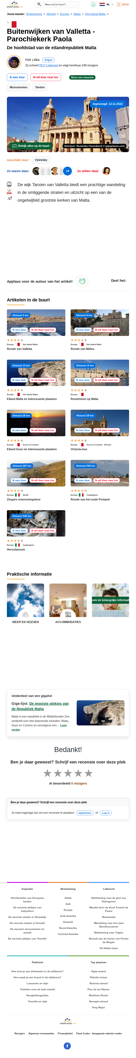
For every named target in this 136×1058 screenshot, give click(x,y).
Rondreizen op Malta (84, 398)
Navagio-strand (98, 1001)
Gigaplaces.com (15, 4)
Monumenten (18, 87)
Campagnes (92, 495)
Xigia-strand (98, 971)
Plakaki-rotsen (98, 977)
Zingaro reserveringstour (24, 499)
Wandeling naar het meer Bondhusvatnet (109, 925)
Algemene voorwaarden (41, 1033)
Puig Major (98, 1007)
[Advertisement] (73, 239)
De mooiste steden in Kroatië (27, 923)
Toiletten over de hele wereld (37, 989)
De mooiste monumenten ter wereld (27, 931)
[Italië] (19, 495)
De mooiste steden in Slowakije (27, 917)
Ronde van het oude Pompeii (90, 499)
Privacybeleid (65, 1033)
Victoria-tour (79, 449)
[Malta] (19, 344)
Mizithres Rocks (98, 995)
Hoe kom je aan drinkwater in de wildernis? (38, 971)
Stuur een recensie (82, 77)
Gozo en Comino (31, 445)
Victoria (107, 445)
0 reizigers (79, 783)
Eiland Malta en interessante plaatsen (32, 398)
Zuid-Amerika (68, 916)
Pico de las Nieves (98, 989)
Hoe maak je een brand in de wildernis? (37, 977)
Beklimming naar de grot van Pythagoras (108, 899)
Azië (68, 904)
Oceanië (68, 922)
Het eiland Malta (30, 344)
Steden (40, 87)
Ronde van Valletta (19, 348)
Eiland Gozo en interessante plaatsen (32, 449)
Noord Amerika (68, 928)
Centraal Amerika (68, 934)
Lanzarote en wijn (37, 983)
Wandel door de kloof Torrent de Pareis (108, 909)
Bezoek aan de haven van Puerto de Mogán (109, 940)
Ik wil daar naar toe (45, 77)
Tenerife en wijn (37, 1001)
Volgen (48, 59)
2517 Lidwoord (48, 65)
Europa (10, 344)
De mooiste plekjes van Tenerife (27, 938)
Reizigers (20, 1033)
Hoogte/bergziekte (37, 995)
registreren (84, 812)
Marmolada (108, 917)
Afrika (68, 897)
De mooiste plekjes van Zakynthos (27, 909)
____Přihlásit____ (93, 4)
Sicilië (25, 495)
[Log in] (82, 281)
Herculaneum (16, 549)
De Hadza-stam (109, 948)
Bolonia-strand (99, 983)
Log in (106, 812)
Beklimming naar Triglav (108, 932)
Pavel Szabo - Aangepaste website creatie (99, 1033)
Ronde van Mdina (82, 348)
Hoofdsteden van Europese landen (27, 899)
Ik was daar (17, 77)
